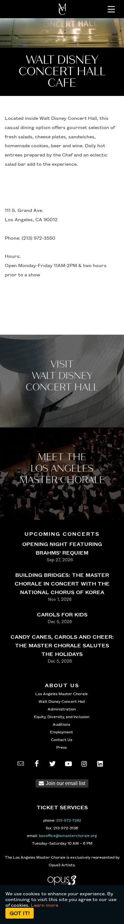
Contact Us (61, 739)
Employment (61, 731)
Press (61, 747)
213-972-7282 (68, 820)
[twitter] (52, 763)
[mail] (20, 763)
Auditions (61, 724)
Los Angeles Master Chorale (61, 693)
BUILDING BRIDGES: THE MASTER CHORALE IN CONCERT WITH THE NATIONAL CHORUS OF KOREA (62, 583)
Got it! (20, 913)
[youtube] (68, 763)
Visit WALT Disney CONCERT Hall (62, 376)
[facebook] (36, 763)
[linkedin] (100, 763)
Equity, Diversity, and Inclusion (61, 716)
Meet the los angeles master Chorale (62, 469)
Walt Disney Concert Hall (61, 701)
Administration (62, 708)
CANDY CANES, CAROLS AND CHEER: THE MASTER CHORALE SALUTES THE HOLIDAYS (62, 645)
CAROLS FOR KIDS (62, 614)
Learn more (44, 905)
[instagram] (84, 763)
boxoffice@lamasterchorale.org (68, 835)
